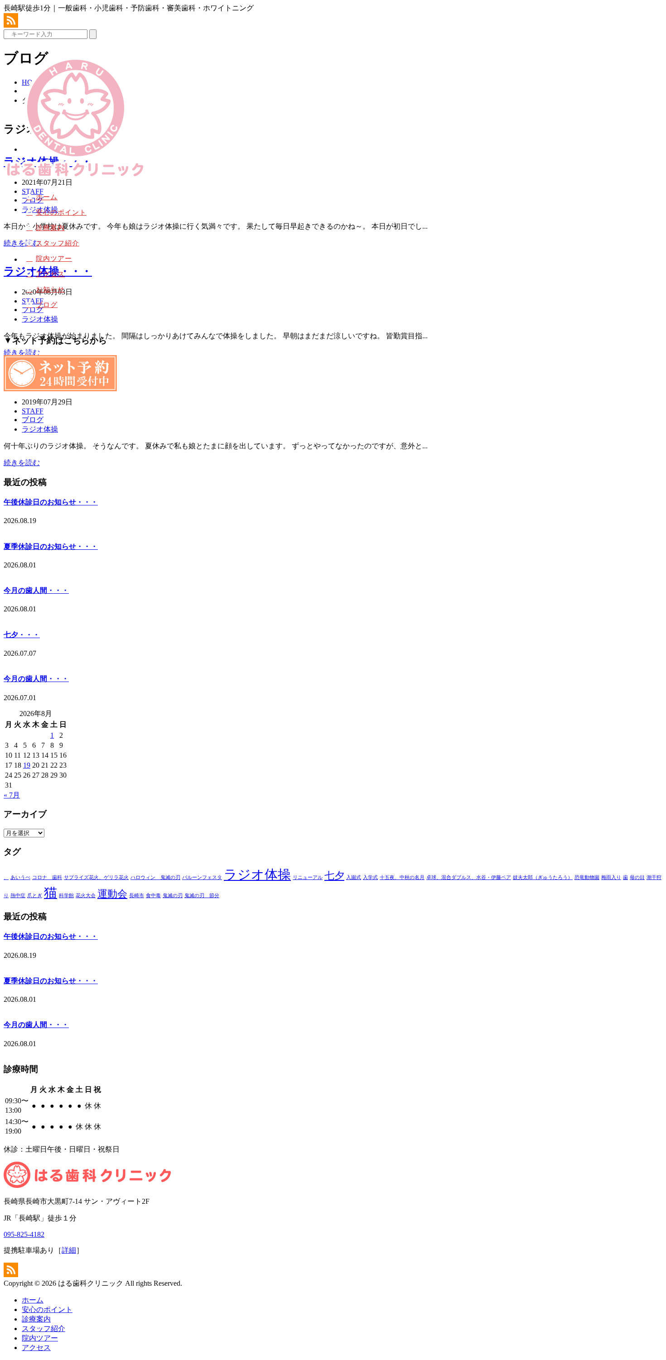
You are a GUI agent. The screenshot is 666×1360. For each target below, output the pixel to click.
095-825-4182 (24, 1234)
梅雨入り (611, 877)
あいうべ (20, 877)
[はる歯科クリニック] (75, 178)
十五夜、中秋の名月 (402, 877)
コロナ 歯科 (47, 877)
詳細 (69, 1250)
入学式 (370, 877)
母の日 (637, 877)
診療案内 (50, 227)
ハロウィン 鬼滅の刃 (155, 877)
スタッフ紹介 (57, 243)
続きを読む (22, 462)
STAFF (32, 411)
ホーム (47, 197)
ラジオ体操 (40, 429)
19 (26, 765)
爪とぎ (34, 895)
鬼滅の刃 (173, 895)
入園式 (353, 877)
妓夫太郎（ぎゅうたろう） (543, 877)
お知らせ (50, 289)
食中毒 (153, 895)
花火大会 (86, 895)
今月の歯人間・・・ (36, 590)
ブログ (47, 304)
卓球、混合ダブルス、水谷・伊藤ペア (468, 877)
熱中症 (17, 895)
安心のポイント (61, 212)
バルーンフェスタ (202, 877)
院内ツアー (54, 258)
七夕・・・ (22, 635)
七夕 (334, 875)
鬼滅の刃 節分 (201, 895)
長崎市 (136, 895)
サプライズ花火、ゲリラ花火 (96, 877)
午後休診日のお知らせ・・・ (51, 502)
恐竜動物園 (586, 877)
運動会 (112, 894)
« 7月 (12, 795)
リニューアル (308, 877)
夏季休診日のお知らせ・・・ (51, 546)
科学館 (66, 895)
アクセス (50, 274)
